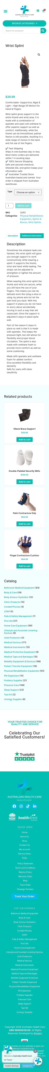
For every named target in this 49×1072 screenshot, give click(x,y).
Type (9, 191)
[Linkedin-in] (34, 806)
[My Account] (38, 10)
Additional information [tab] (32, 236)
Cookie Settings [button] (12, 1066)
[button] (5, 11)
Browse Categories (23, 23)
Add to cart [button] (24, 439)
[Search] (43, 30)
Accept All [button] (27, 1066)
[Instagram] (21, 806)
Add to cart (23, 205)
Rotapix (38, 1033)
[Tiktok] (28, 806)
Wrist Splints (34, 222)
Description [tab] (13, 236)
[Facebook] (14, 806)
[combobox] (22, 30)
